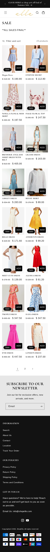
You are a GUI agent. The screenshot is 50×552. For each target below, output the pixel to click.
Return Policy (9, 472)
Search (6, 430)
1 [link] (17, 369)
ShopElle (20, 529)
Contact (6, 440)
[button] (5, 13)
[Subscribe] (41, 406)
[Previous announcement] (5, 4)
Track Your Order (11, 451)
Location (7, 445)
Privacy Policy (9, 467)
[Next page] (32, 369)
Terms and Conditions (13, 482)
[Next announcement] (45, 4)
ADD (18, 68)
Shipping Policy (10, 477)
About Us (7, 435)
